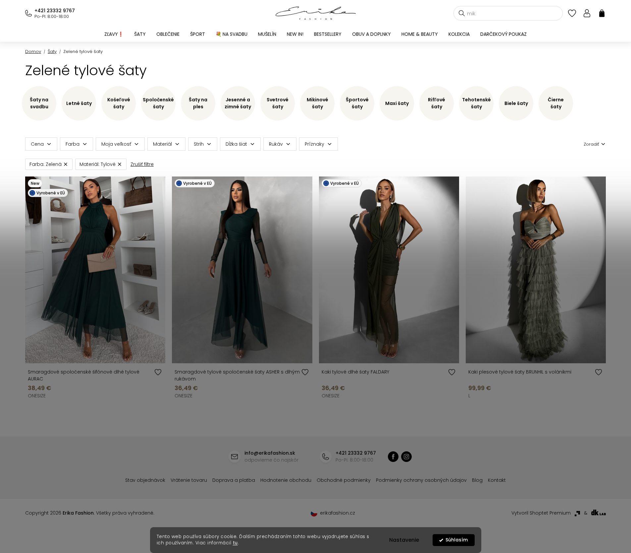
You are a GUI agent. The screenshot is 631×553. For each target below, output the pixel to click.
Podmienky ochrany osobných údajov (421, 480)
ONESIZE (37, 395)
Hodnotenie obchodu (285, 480)
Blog (477, 480)
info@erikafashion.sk (269, 453)
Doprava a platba (233, 480)
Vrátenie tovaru (189, 480)
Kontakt (497, 480)
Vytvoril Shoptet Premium (541, 513)
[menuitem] (114, 34)
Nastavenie (404, 539)
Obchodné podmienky (344, 480)
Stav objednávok (145, 480)
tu (235, 543)
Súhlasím (457, 540)
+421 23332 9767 (54, 10)
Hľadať (462, 13)
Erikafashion (393, 456)
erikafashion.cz (406, 456)
